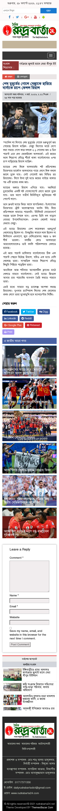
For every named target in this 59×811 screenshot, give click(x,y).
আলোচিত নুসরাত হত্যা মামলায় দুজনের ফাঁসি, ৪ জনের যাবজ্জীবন (39, 699)
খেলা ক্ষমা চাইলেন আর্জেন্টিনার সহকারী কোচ (27, 403)
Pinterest (34, 325)
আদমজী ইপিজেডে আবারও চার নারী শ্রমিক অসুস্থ (39, 710)
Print (9, 332)
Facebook (11, 311)
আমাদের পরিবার (29, 743)
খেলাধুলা (23, 76)
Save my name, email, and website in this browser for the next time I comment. (28, 634)
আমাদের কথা (13, 743)
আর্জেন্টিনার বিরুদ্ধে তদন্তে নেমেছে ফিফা (27, 470)
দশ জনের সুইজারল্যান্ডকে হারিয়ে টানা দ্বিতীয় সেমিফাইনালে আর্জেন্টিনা (26, 500)
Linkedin (11, 318)
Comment (16, 557)
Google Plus (15, 325)
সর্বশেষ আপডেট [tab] (29, 659)
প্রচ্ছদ (9, 76)
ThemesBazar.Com (42, 807)
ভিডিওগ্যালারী (28, 749)
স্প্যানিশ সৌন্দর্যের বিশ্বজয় (19, 438)
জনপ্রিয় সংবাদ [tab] (29, 664)
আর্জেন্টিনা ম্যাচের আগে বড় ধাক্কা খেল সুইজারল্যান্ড (26, 533)
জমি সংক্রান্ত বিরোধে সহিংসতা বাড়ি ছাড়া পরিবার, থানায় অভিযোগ (38, 687)
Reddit (28, 318)
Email (14, 606)
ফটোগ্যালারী (44, 743)
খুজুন (48, 10)
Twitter (29, 311)
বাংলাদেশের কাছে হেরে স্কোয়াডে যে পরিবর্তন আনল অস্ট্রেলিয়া (25, 371)
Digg (45, 311)
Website (15, 617)
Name (14, 595)
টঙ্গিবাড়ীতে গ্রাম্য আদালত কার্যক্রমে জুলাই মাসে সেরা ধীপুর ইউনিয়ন (36, 672)
